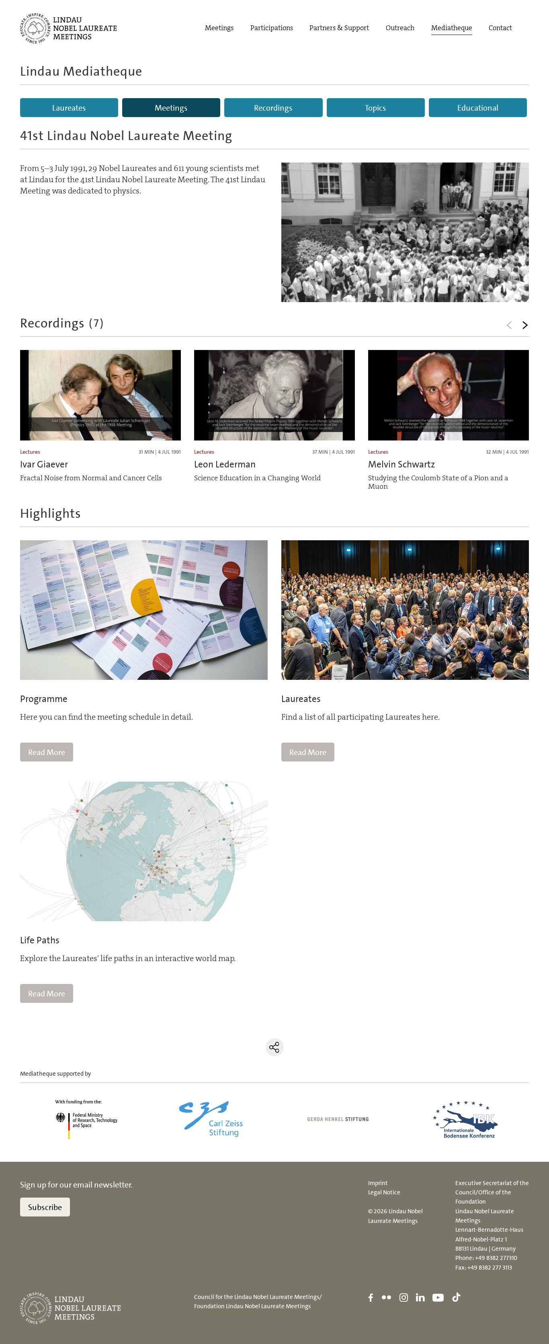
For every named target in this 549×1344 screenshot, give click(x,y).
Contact (500, 28)
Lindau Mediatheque (81, 71)
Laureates (69, 108)
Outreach (400, 28)
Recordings (273, 108)
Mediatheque (451, 28)
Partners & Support (339, 28)
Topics (375, 108)
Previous (509, 325)
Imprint (378, 1183)
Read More (46, 752)
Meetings (219, 28)
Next (525, 325)
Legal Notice (384, 1192)
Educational (477, 108)
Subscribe (45, 1207)
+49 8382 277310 (496, 1258)
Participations (271, 28)
